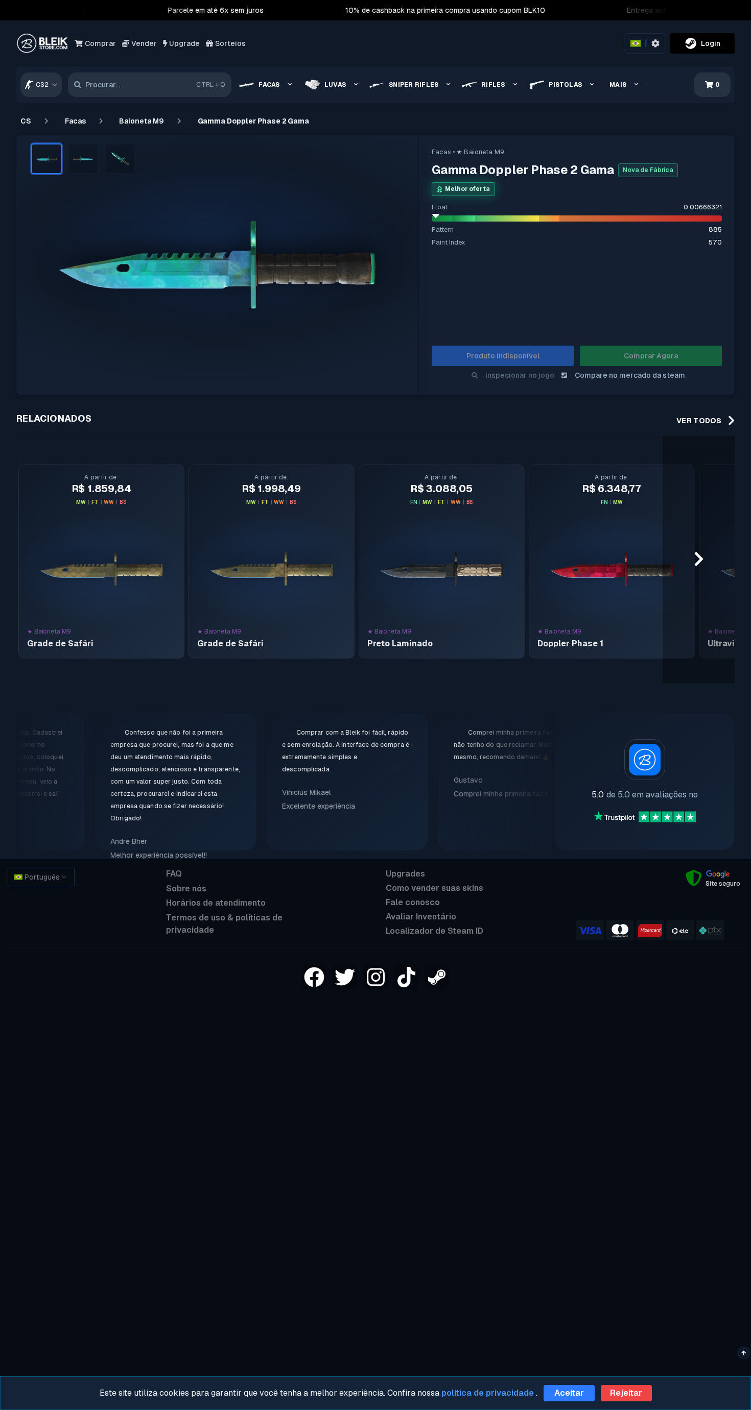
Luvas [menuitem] (335, 84)
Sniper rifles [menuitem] (413, 84)
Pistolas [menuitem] (565, 84)
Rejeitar (626, 1393)
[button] (46, 158)
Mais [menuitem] (617, 84)
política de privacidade (487, 1393)
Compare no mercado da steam (630, 375)
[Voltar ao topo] (743, 1353)
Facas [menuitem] (269, 84)
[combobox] (41, 84)
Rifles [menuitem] (493, 84)
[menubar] (442, 85)
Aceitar (569, 1393)
